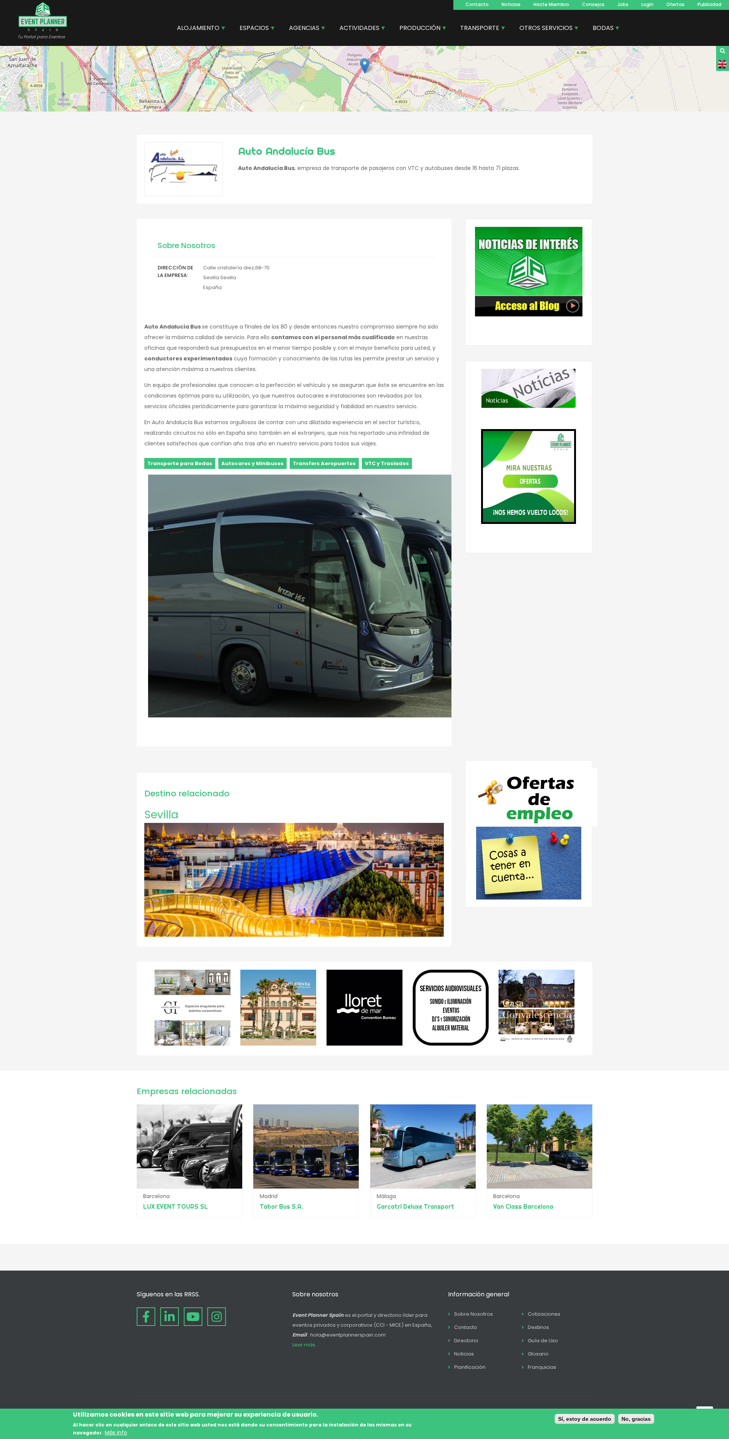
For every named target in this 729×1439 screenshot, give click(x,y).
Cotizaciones (544, 1314)
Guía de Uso (543, 1340)
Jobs (622, 4)
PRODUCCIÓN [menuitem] (417, 29)
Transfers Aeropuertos (324, 463)
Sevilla (161, 814)
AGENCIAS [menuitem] (301, 29)
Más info (116, 1432)
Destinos (538, 1327)
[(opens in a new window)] (192, 1043)
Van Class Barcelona (523, 1206)
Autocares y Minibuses (252, 463)
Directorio (466, 1340)
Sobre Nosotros (473, 1314)
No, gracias (636, 1419)
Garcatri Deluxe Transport (415, 1206)
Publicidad (709, 4)
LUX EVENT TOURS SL (175, 1206)
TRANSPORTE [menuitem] (476, 29)
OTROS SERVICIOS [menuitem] (543, 29)
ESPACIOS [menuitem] (251, 29)
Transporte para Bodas (179, 463)
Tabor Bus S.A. (281, 1206)
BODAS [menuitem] (600, 29)
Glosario (538, 1353)
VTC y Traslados (387, 463)
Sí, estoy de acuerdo (584, 1419)
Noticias (511, 4)
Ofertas (675, 4)
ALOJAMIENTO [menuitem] (195, 29)
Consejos (593, 4)
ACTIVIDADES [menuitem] (356, 29)
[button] (364, 66)
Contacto (477, 4)
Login (647, 4)
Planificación (470, 1367)
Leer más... (305, 1344)
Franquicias (542, 1367)
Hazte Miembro (551, 4)
